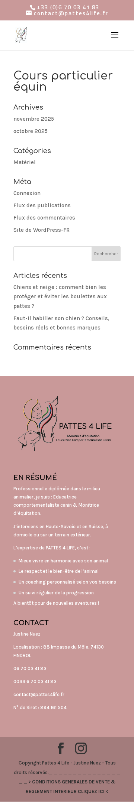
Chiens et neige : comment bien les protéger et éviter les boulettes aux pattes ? (60, 296)
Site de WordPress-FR (41, 230)
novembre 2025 (33, 119)
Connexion (27, 193)
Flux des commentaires (44, 217)
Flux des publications (42, 205)
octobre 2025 (30, 131)
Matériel (24, 162)
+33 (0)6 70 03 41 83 (68, 7)
